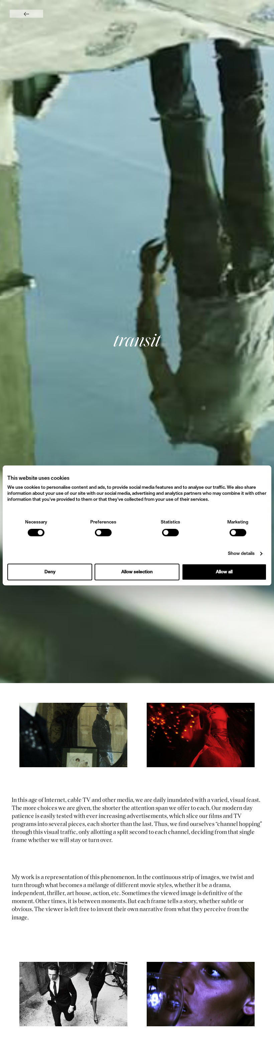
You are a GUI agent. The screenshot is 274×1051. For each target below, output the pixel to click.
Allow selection (137, 572)
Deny (49, 572)
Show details (241, 554)
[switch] (103, 532)
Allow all (224, 572)
